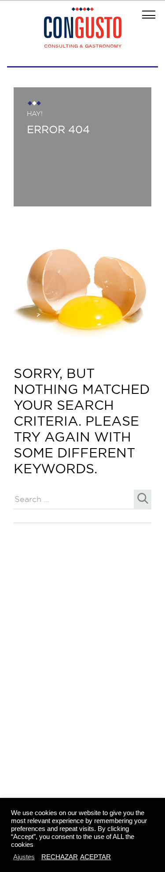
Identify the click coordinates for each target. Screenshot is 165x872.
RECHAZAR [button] (59, 857)
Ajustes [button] (24, 857)
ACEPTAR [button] (95, 857)
